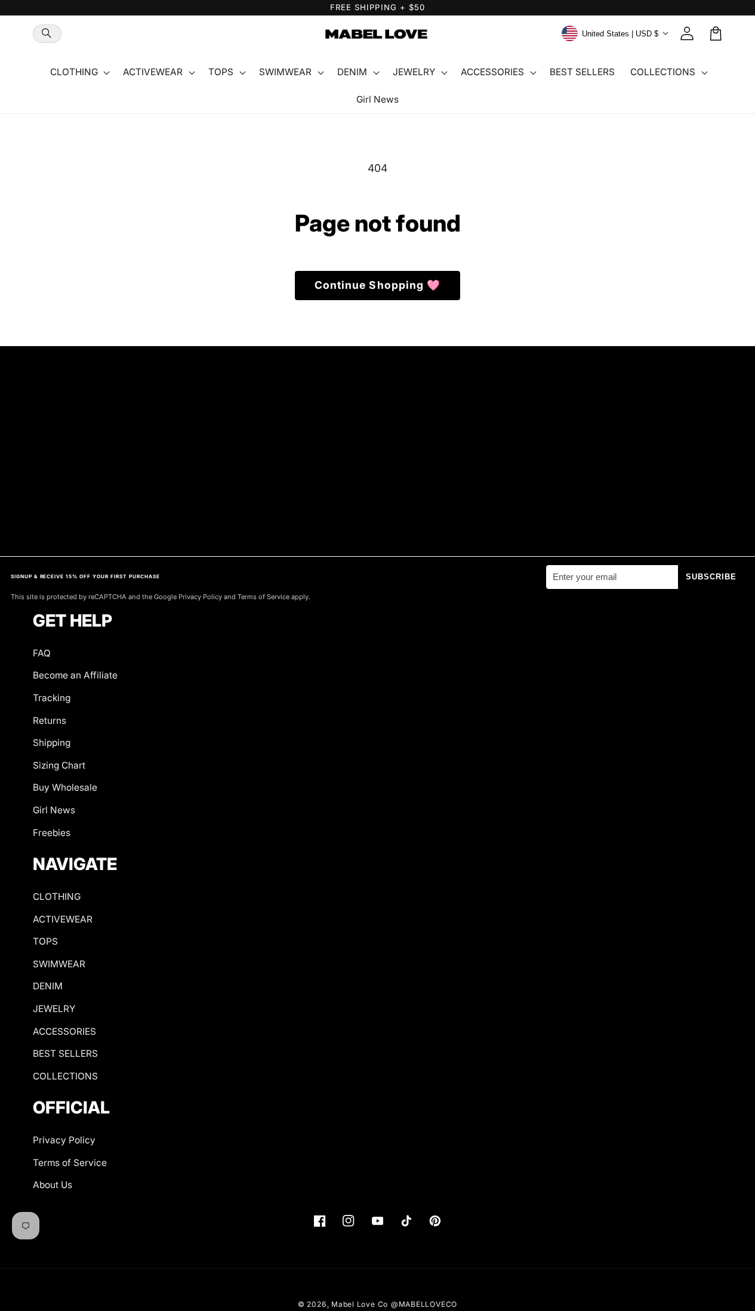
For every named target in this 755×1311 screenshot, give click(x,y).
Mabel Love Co (359, 1304)
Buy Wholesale (65, 787)
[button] (47, 33)
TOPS (45, 941)
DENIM (48, 986)
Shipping (51, 742)
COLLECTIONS (65, 1076)
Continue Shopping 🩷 (378, 285)
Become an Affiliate (75, 675)
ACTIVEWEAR (63, 919)
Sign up (377, 510)
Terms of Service (70, 1162)
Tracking (51, 698)
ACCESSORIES (64, 1031)
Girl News (54, 810)
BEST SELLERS (65, 1053)
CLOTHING (57, 896)
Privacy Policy (64, 1140)
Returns (49, 720)
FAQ (42, 653)
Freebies (51, 832)
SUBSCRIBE (711, 576)
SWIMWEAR (59, 964)
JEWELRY (54, 1008)
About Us (52, 1184)
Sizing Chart (59, 765)
